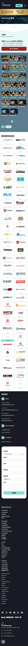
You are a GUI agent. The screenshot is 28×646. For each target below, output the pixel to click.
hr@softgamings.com (7, 420)
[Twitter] (6, 612)
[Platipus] (20, 283)
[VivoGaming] (20, 361)
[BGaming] (20, 165)
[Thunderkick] (7, 353)
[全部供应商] (20, 385)
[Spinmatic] (7, 345)
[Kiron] (7, 251)
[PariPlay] (7, 275)
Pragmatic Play (5, 591)
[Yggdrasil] (7, 385)
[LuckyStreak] (20, 251)
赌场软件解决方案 (6, 516)
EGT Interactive (5, 587)
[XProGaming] (20, 377)
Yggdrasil (4, 583)
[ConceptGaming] (20, 172)
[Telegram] (22, 612)
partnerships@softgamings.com (10, 410)
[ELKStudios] (7, 196)
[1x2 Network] (7, 141)
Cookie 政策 (4, 562)
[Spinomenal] (20, 345)
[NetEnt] (20, 259)
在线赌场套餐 (5, 525)
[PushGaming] (7, 306)
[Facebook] (2, 612)
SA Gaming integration (7, 36)
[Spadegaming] (20, 338)
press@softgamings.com (8, 415)
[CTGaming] (20, 180)
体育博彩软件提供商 (6, 527)
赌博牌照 (4, 535)
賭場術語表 (4, 556)
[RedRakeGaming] (20, 314)
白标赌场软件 (5, 510)
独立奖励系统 (5, 529)
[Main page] (7, 4)
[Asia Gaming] (20, 149)
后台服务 (4, 537)
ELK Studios (4, 599)
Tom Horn (4, 601)
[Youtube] (10, 612)
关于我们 (4, 542)
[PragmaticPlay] (20, 298)
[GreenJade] (7, 228)
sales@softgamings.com (8, 404)
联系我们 (19, 5)
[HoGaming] (20, 235)
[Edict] (7, 188)
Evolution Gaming (6, 573)
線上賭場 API (5, 554)
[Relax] (7, 330)
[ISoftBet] (7, 243)
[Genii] (7, 220)
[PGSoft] (7, 283)
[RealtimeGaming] (7, 314)
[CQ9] (7, 180)
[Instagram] (18, 612)
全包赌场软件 (5, 512)
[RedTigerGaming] (7, 322)
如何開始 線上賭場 (6, 550)
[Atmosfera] (7, 157)
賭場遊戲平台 (5, 552)
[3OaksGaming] (20, 141)
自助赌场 (4, 514)
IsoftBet (3, 593)
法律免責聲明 (5, 564)
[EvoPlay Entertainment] (7, 204)
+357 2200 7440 (6, 430)
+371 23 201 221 (6, 432)
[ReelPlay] (20, 322)
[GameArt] (20, 212)
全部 (3, 126)
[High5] (7, 235)
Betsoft (3, 579)
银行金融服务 (5, 533)
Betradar (3, 597)
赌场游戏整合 (5, 521)
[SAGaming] (7, 338)
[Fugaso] (7, 212)
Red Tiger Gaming (6, 581)
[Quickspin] (20, 306)
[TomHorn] (20, 353)
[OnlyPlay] (20, 267)
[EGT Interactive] (20, 188)
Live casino (8, 126)
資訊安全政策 (5, 566)
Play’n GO (4, 575)
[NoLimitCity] (7, 267)
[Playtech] (7, 298)
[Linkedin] (14, 612)
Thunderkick (4, 589)
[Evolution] (20, 196)
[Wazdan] (7, 369)
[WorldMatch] (7, 377)
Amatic (3, 585)
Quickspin (4, 595)
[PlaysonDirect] (20, 290)
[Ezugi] (20, 204)
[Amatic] (7, 149)
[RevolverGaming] (20, 330)
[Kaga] (20, 243)
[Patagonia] (20, 275)
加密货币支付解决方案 (7, 531)
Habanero (4, 603)
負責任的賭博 (5, 568)
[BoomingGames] (7, 172)
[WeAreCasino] (20, 369)
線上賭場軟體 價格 (6, 548)
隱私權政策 (4, 560)
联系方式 (4, 546)
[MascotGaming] (7, 259)
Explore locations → (7, 441)
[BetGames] (20, 157)
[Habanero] (20, 228)
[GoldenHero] (20, 220)
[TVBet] (7, 361)
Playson (3, 577)
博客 (3, 544)
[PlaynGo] (7, 290)
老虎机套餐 (4, 523)
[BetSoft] (7, 165)
